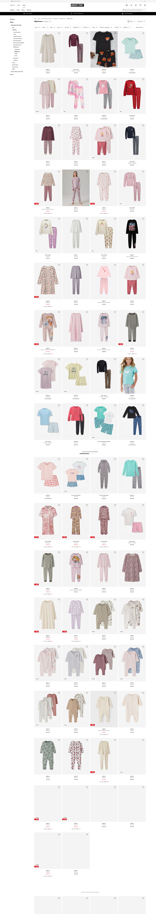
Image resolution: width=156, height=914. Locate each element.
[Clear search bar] (145, 10)
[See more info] (48, 75)
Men (18, 5)
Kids (24, 5)
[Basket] (145, 5)
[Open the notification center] (136, 5)
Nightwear (70, 18)
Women (12, 5)
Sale (43, 27)
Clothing (55, 18)
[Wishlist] (140, 5)
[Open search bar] (123, 10)
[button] (131, 21)
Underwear (62, 18)
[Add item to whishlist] (59, 33)
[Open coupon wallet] (127, 5)
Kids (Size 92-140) (46, 18)
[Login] (131, 5)
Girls (39, 18)
